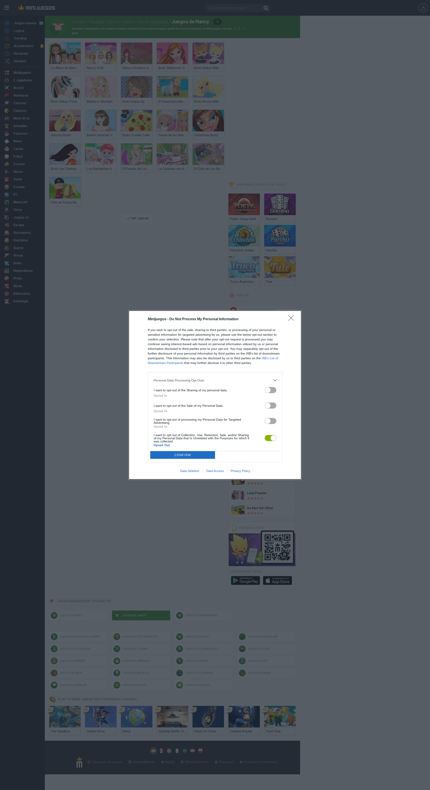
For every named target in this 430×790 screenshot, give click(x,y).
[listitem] (215, 380)
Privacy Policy (240, 471)
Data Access (215, 471)
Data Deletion (189, 471)
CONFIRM (182, 455)
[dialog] (215, 395)
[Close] (292, 319)
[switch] (270, 390)
